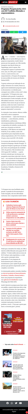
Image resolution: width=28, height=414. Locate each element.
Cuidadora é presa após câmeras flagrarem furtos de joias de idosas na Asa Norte (15, 207)
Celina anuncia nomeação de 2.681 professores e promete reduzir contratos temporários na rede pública (15, 215)
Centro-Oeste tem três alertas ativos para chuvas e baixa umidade (15, 223)
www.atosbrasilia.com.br (10, 409)
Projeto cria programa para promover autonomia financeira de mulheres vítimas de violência (19, 355)
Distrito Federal (7, 7)
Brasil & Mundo (18, 344)
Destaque (15, 350)
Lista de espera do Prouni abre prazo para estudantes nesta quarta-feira (18, 366)
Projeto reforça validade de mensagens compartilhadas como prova (19, 377)
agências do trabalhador (11, 280)
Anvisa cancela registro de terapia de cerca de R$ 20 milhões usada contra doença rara (19, 389)
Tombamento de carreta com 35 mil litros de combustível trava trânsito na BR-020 (15, 241)
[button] (25, 2)
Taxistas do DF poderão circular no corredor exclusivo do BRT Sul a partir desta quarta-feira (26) (14, 232)
